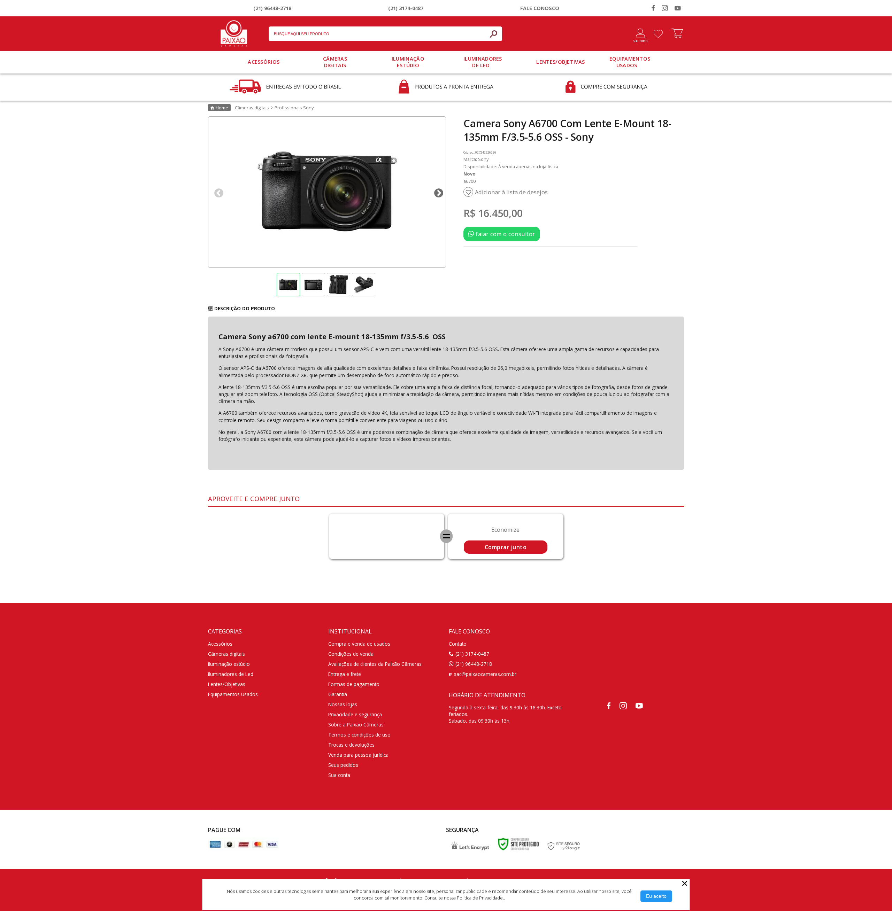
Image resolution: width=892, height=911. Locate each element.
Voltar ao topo (879, 904)
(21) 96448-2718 (272, 8)
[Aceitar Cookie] (656, 896)
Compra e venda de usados (359, 643)
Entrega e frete (344, 674)
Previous (217, 191)
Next (436, 191)
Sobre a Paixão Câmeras (356, 724)
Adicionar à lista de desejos (511, 192)
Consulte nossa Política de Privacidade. (464, 898)
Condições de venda (351, 654)
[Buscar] (493, 33)
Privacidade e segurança (355, 714)
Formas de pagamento (353, 684)
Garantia (337, 694)
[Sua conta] (638, 34)
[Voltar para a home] (233, 32)
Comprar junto (506, 547)
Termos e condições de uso (359, 734)
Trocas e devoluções (351, 744)
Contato (458, 643)
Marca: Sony (476, 159)
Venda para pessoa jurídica (358, 755)
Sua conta (339, 775)
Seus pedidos (343, 765)
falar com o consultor (504, 234)
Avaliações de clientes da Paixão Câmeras (375, 664)
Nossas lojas (342, 704)
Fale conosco (539, 8)
